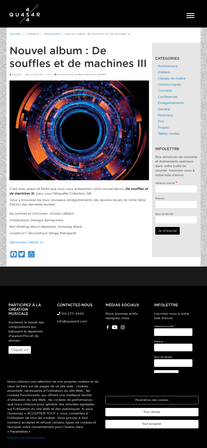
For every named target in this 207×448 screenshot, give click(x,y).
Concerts (165, 90)
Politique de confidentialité (26, 437)
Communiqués (65, 75)
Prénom (160, 198)
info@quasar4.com (72, 321)
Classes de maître (172, 78)
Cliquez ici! (19, 350)
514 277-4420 (72, 313)
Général (102, 75)
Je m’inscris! (167, 230)
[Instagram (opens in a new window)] (123, 328)
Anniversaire (167, 66)
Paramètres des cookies (151, 400)
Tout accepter (152, 424)
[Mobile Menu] (190, 16)
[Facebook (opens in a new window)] (108, 328)
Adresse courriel (165, 183)
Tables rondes (169, 133)
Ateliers (164, 72)
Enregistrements (85, 75)
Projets (163, 127)
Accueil (15, 34)
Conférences (168, 96)
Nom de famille (164, 214)
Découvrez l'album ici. (27, 242)
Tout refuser (151, 412)
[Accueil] (25, 13)
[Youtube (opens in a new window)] (114, 328)
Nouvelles (52, 34)
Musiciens (165, 115)
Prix (161, 121)
